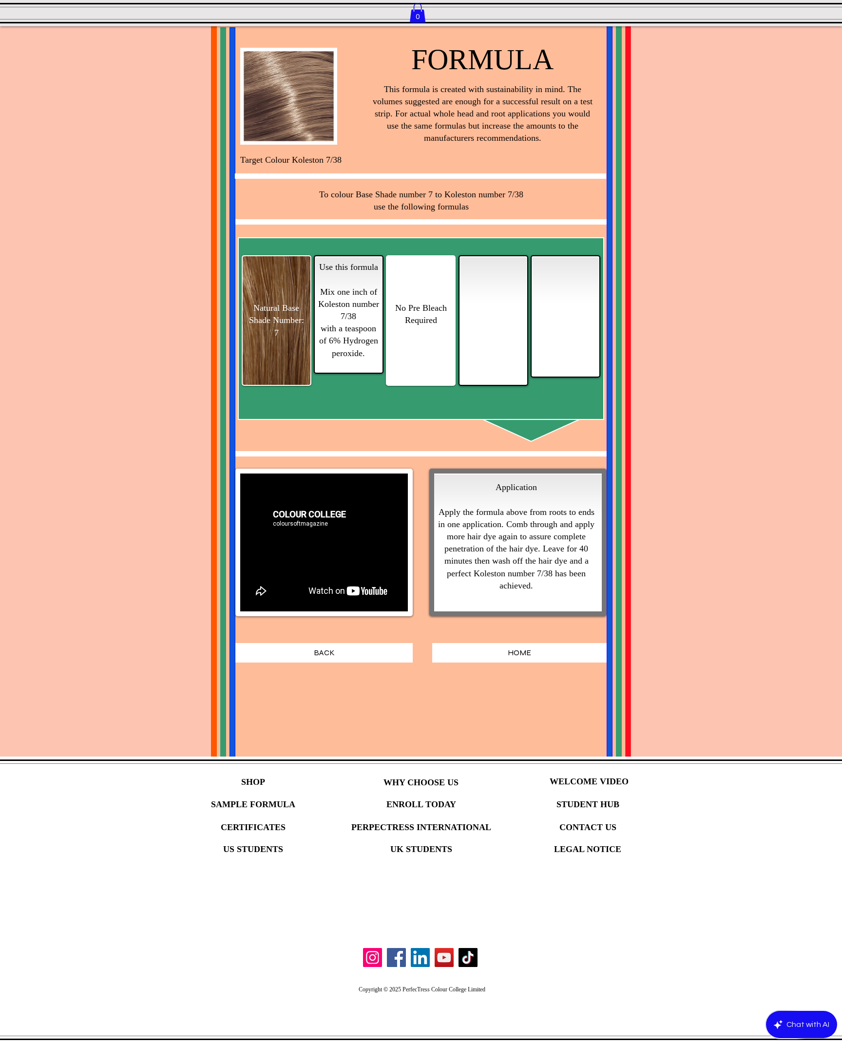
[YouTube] (444, 957)
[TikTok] (468, 957)
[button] (417, 13)
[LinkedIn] (420, 957)
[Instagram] (372, 957)
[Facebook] (396, 957)
